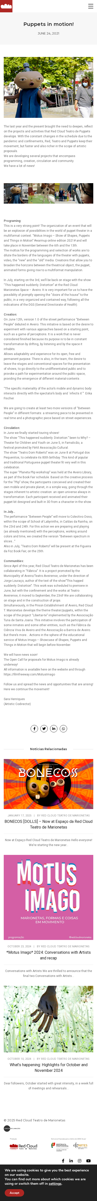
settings (55, 1184)
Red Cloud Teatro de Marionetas (65, 815)
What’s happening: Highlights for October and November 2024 (49, 1067)
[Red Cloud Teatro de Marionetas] (6, 6)
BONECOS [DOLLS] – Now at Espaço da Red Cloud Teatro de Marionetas (48, 824)
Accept (14, 1193)
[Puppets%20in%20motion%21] (34, 728)
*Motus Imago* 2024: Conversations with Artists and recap (48, 955)
